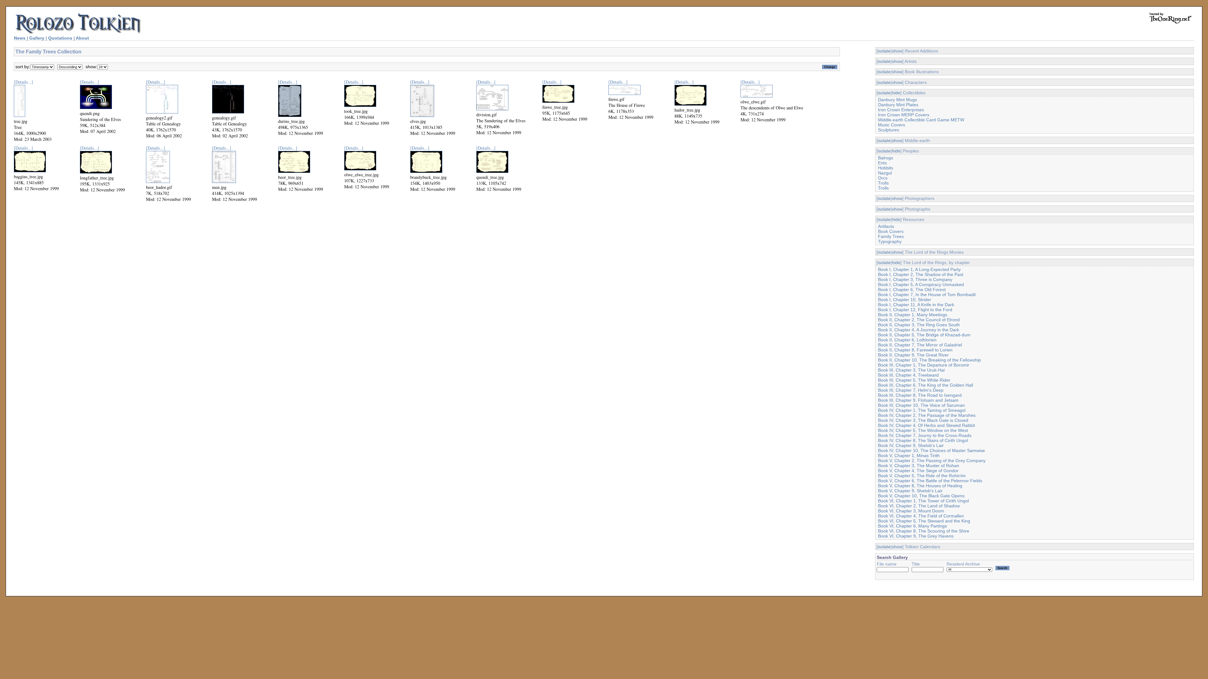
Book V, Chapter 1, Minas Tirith (909, 455)
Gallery (36, 38)
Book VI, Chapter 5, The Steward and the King (924, 520)
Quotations (60, 38)
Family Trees (891, 236)
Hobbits (885, 167)
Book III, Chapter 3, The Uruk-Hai (911, 370)
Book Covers (890, 231)
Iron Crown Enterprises (901, 109)
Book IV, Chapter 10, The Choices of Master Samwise (931, 450)
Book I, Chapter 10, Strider (904, 299)
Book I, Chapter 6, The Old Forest (912, 289)
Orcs (882, 177)
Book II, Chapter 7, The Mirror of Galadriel (920, 344)
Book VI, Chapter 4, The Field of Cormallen (921, 515)
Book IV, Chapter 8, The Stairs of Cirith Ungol (923, 440)
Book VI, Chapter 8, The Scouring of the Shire (923, 530)
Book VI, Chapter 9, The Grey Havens (916, 535)
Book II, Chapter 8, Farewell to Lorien (915, 349)
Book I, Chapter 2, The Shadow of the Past (920, 274)
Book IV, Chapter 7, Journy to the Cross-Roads (924, 435)
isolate (884, 50)
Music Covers (891, 124)
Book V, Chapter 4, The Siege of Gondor (918, 470)
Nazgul (885, 172)
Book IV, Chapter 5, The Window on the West (923, 430)
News (19, 38)
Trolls (883, 182)
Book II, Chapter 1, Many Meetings (912, 314)
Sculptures (888, 129)
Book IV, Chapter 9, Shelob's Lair (911, 445)
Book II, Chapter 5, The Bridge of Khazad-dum (924, 334)
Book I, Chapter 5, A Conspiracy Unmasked (921, 284)
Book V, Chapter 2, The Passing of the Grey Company (932, 460)
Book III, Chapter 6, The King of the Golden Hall (925, 385)
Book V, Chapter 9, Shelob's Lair (910, 490)
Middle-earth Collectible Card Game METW (921, 119)
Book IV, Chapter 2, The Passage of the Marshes (927, 415)
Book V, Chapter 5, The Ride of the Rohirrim (922, 475)
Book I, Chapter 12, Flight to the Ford (915, 309)
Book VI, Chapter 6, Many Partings (912, 525)
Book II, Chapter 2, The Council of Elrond (919, 319)
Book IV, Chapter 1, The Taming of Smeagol (921, 410)
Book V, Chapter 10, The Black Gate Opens (921, 495)
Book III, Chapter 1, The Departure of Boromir (923, 364)
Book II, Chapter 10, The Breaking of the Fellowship (929, 359)
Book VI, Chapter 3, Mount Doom (911, 510)
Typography (890, 241)
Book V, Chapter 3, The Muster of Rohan (918, 465)
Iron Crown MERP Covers (903, 114)
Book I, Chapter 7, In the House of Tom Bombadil (927, 294)
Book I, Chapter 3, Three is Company (915, 279)
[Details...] (23, 82)
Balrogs (885, 157)
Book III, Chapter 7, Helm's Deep (910, 390)
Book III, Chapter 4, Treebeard (908, 375)
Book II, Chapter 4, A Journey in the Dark (918, 329)
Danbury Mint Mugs (897, 99)
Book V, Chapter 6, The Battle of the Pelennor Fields (930, 480)
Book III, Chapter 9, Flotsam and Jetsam (918, 400)
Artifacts (886, 226)
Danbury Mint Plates (898, 104)
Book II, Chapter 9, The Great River (913, 354)
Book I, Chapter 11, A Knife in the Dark (916, 304)
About (82, 38)
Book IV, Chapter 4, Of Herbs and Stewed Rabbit (926, 425)
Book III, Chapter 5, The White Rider (914, 380)
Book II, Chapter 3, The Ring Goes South (919, 324)
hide (896, 92)
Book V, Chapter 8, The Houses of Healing (920, 485)
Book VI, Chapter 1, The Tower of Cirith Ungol (923, 500)
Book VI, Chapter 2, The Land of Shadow (919, 505)
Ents (882, 162)
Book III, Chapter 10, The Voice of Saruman (921, 405)
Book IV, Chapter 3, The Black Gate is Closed (923, 420)
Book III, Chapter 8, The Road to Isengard (920, 395)
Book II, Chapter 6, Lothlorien (907, 339)
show (897, 50)
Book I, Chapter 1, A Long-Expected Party (919, 269)
